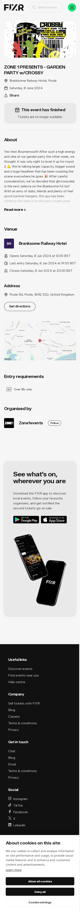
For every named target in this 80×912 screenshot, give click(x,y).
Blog (11, 710)
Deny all (40, 891)
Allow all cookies (40, 881)
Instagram (20, 799)
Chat (11, 751)
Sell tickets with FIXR (24, 703)
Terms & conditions (22, 723)
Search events (47, 7)
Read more (13, 210)
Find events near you (23, 675)
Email (12, 764)
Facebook (20, 812)
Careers (14, 716)
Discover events (20, 669)
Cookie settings (40, 902)
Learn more (14, 870)
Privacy (13, 730)
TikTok (18, 805)
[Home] (14, 7)
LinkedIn (19, 825)
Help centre (16, 682)
